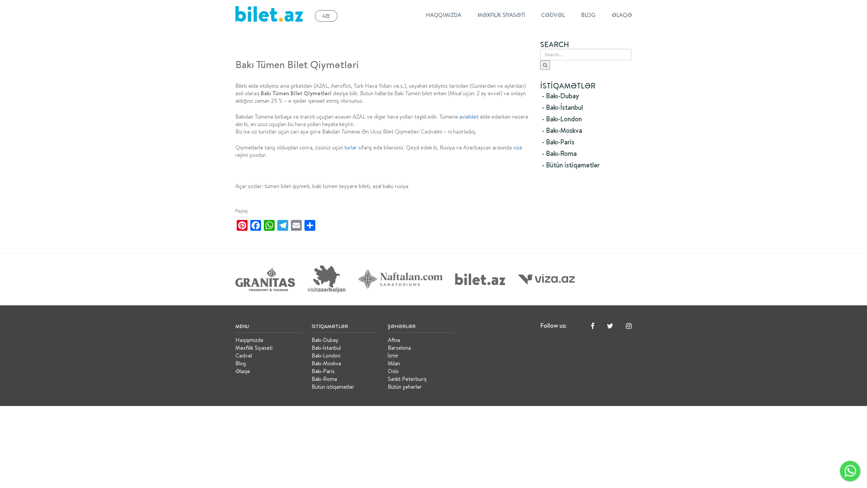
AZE (326, 16)
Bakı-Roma (324, 379)
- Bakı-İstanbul (562, 107)
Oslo (393, 371)
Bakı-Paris (323, 371)
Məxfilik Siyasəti (501, 15)
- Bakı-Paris (558, 141)
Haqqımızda (443, 15)
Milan (394, 363)
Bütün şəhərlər (405, 386)
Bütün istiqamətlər (333, 386)
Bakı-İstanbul (326, 347)
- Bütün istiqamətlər (571, 164)
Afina (394, 340)
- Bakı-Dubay (560, 95)
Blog (588, 15)
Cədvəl (553, 15)
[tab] (586, 96)
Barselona (399, 347)
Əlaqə (622, 15)
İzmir (393, 355)
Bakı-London (326, 355)
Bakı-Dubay (325, 340)
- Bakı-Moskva (562, 130)
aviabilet (469, 116)
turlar (350, 147)
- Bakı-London (562, 118)
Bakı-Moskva (326, 363)
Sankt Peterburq (407, 379)
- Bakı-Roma (559, 153)
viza (517, 147)
